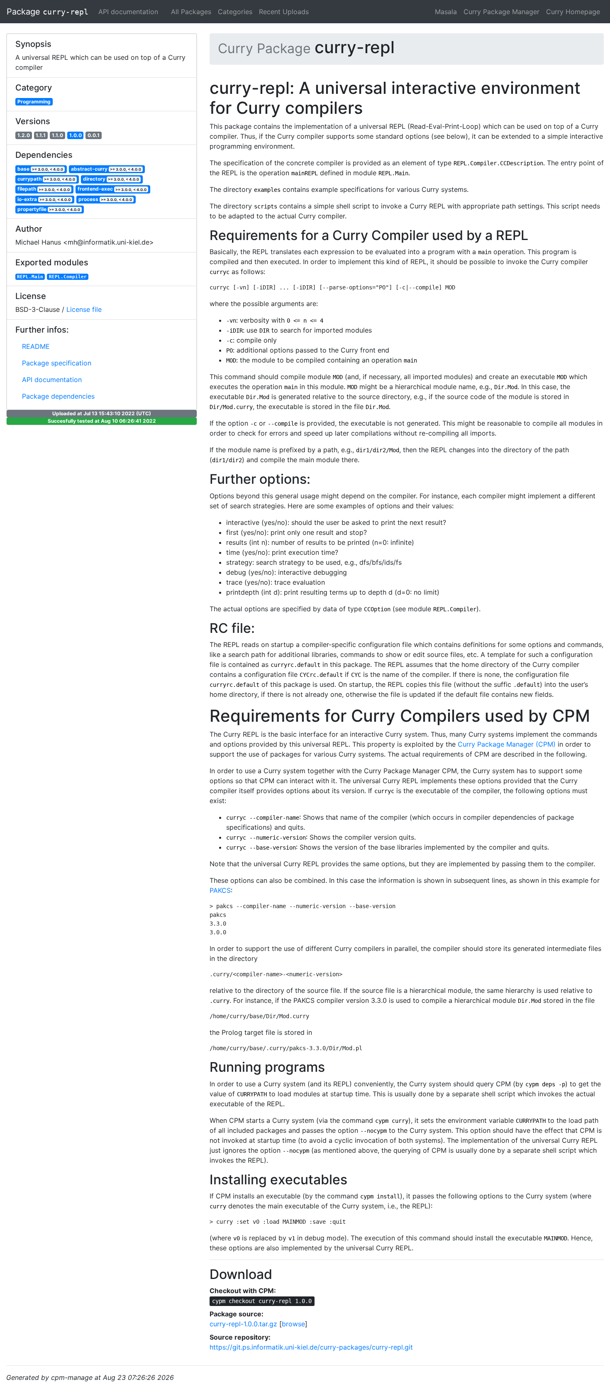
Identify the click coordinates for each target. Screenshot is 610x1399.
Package (47, 12)
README (36, 346)
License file (84, 309)
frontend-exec (112, 189)
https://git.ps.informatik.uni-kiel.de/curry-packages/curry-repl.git (311, 1347)
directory (111, 179)
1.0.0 (75, 135)
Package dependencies (58, 396)
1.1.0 (57, 135)
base (40, 169)
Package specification (56, 363)
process (105, 199)
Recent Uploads (284, 11)
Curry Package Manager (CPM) (507, 744)
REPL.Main (30, 276)
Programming (34, 101)
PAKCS (220, 890)
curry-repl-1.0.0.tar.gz (243, 1324)
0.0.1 (94, 135)
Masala (446, 11)
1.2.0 (23, 135)
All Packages (191, 11)
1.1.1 (41, 135)
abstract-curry (106, 169)
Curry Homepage (573, 11)
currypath (46, 179)
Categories (235, 11)
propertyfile (49, 209)
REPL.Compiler (68, 276)
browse (293, 1324)
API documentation (128, 11)
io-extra (44, 199)
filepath (43, 189)
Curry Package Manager (501, 11)
